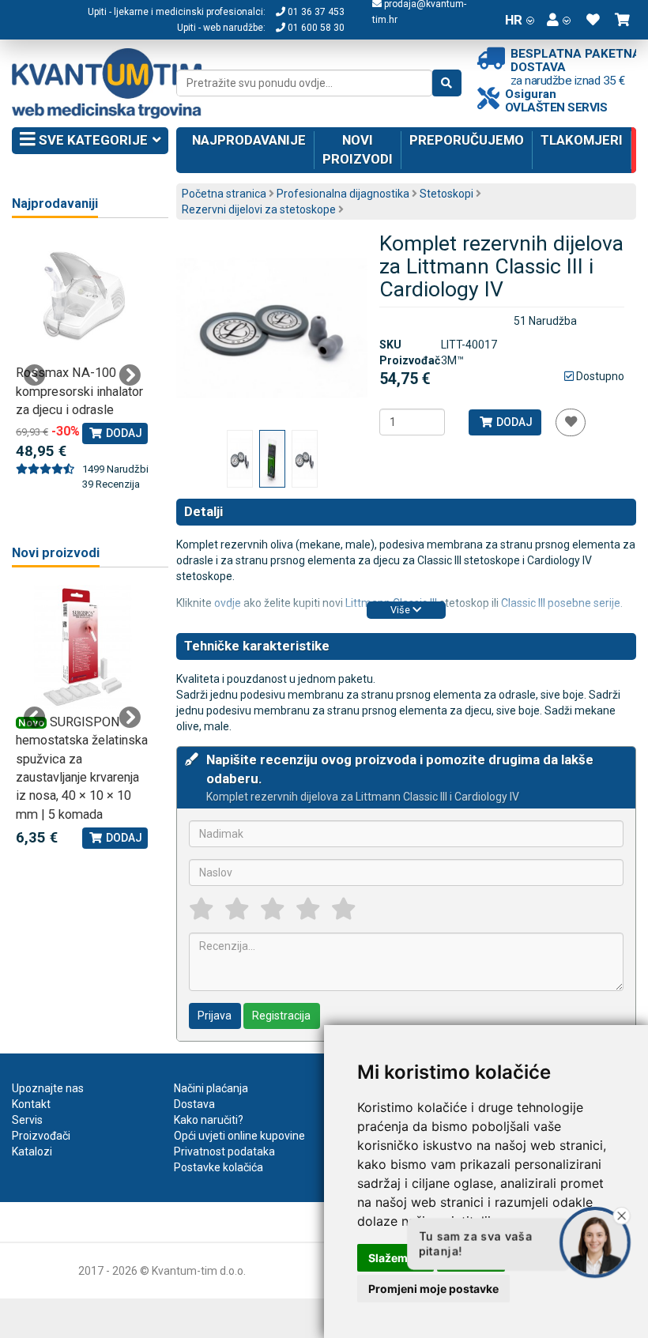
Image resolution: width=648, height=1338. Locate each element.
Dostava (194, 1104)
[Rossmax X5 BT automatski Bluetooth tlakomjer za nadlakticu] (82, 298)
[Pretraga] (447, 83)
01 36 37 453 (315, 11)
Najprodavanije (249, 140)
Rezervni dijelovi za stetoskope (259, 209)
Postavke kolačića (218, 1167)
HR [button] (513, 20)
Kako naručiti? (208, 1120)
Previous (35, 375)
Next (130, 375)
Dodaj (513, 422)
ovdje (227, 603)
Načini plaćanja (211, 1088)
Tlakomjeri (582, 140)
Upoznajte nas (48, 1088)
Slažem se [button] (395, 1258)
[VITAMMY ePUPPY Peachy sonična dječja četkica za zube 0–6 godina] (82, 647)
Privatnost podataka (224, 1151)
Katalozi (32, 1151)
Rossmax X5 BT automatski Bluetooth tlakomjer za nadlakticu (79, 391)
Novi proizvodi (357, 149)
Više (401, 610)
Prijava (215, 1015)
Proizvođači (41, 1135)
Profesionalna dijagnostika (343, 193)
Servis (27, 1120)
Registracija (281, 1015)
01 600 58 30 (315, 27)
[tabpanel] (82, 355)
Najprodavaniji (55, 203)
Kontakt (31, 1104)
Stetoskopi (446, 193)
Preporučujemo (466, 140)
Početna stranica (224, 193)
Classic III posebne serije (560, 603)
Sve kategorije (92, 140)
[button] (559, 20)
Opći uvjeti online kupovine (239, 1135)
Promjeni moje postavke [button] (433, 1288)
